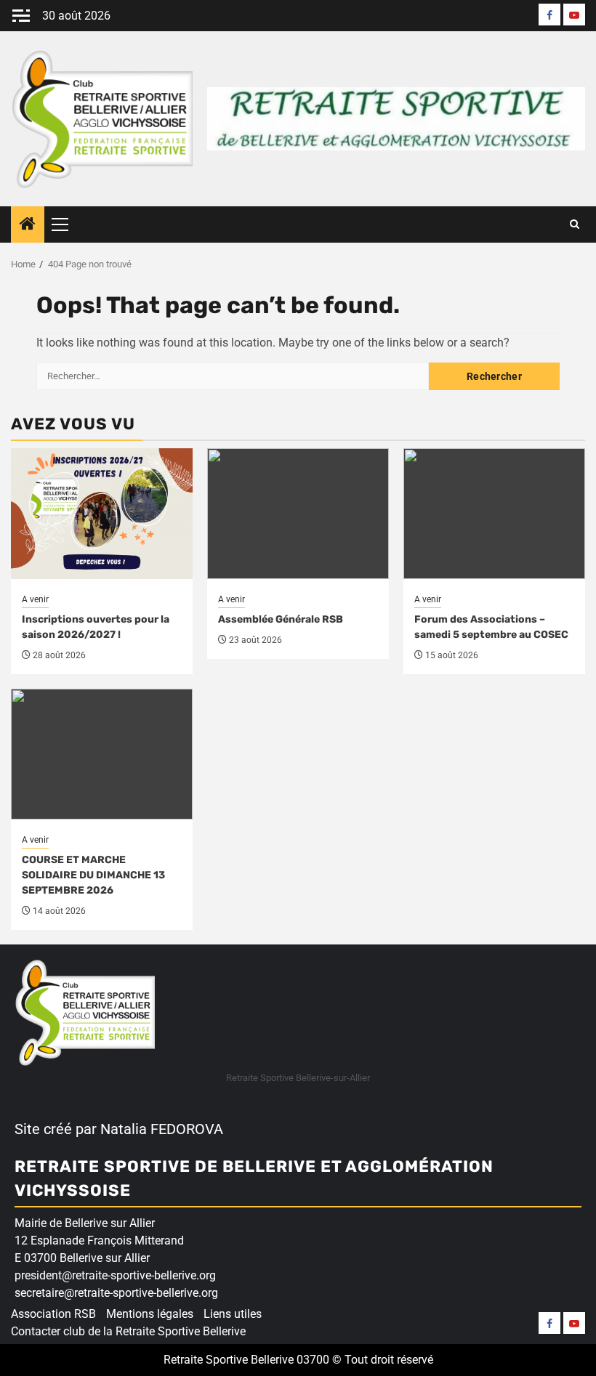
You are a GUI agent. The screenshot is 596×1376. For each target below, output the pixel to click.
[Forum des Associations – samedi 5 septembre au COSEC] (494, 513)
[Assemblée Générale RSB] (298, 513)
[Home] (28, 225)
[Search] (574, 224)
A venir (35, 599)
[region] (189, 1264)
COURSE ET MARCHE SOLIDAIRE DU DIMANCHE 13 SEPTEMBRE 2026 (93, 875)
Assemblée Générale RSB (280, 619)
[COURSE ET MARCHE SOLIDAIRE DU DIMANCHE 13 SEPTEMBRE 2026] (102, 754)
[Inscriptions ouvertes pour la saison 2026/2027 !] (102, 513)
